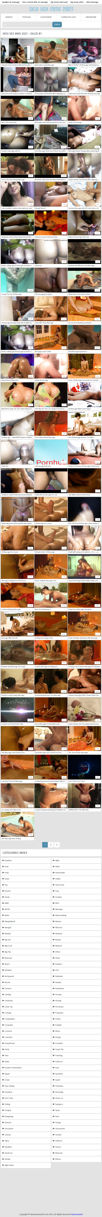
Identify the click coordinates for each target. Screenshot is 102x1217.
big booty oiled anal (59, 2)
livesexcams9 (77, 1214)
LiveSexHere (46, 17)
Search (57, 24)
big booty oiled (76, 2)
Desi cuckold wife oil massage (35, 2)
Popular (26, 17)
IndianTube (91, 17)
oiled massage (92, 2)
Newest (9, 17)
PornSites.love (68, 17)
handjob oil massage (11, 2)
